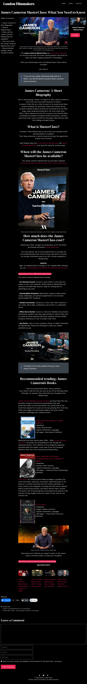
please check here (52, 247)
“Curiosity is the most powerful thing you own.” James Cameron (41, 367)
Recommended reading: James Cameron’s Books (7, 50)
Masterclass (6, 606)
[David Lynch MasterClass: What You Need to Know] (63, 573)
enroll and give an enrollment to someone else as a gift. (46, 268)
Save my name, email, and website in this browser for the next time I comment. (32, 661)
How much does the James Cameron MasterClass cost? (8, 43)
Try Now (75, 35)
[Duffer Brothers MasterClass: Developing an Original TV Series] (23, 573)
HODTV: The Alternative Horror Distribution (16, 608)
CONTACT (79, 3)
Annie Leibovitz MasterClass (47, 143)
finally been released (58, 53)
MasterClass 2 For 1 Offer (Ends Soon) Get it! (34, 274)
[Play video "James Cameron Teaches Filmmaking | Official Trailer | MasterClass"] (43, 346)
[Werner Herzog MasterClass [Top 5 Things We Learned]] (50, 573)
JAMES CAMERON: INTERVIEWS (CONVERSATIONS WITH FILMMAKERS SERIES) (49, 459)
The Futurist (22, 479)
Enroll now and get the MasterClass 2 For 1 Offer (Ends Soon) (43, 163)
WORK (64, 3)
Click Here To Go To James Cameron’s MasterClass (37, 561)
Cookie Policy (48, 677)
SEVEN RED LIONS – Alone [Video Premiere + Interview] (20, 610)
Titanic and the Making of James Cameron (33, 401)
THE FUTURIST (40, 504)
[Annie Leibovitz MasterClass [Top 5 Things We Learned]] (37, 573)
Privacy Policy (39, 677)
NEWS (71, 3)
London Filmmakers (18, 3)
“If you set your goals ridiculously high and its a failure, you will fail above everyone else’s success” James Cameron (43, 78)
